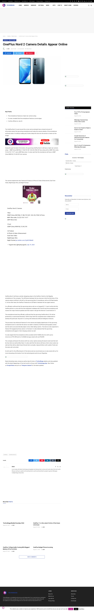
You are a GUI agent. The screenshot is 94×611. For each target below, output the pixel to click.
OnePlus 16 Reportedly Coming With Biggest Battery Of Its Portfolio (16, 548)
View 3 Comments (31, 556)
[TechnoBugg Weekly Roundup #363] (17, 513)
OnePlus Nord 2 (12, 454)
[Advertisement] (47, 20)
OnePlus (5, 454)
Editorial (41, 5)
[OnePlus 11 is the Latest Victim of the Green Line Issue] (47, 513)
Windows (33, 5)
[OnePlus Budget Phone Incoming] (47, 537)
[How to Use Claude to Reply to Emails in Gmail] (69, 130)
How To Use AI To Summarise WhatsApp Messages (82, 146)
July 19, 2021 (31, 245)
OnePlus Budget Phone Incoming (43, 547)
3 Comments (21, 48)
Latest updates (70, 107)
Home (20, 5)
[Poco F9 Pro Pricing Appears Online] (69, 114)
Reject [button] (76, 609)
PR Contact (32, 1)
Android (26, 5)
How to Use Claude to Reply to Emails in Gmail (82, 128)
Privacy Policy (40, 1)
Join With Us (25, 1)
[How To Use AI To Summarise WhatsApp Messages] (69, 147)
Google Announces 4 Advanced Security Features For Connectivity (81, 137)
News (47, 5)
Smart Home (67, 5)
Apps (54, 5)
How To (60, 5)
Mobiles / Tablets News (10, 40)
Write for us (17, 1)
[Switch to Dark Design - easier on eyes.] (89, 5)
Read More (81, 609)
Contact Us (47, 1)
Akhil (8, 48)
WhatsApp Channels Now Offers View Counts (81, 120)
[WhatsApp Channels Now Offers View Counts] (69, 122)
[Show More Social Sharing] (36, 53)
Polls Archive (68, 169)
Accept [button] (70, 609)
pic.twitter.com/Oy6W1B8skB (24, 240)
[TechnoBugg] (8, 5)
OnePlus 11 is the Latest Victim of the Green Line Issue (46, 524)
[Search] (91, 5)
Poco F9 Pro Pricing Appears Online (82, 112)
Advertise (10, 1)
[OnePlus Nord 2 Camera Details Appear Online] (32, 85)
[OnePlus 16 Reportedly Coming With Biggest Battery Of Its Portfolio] (17, 537)
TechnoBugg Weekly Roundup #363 (13, 523)
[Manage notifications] (3, 608)
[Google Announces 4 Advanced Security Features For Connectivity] (69, 138)
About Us (4, 1)
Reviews (76, 5)
